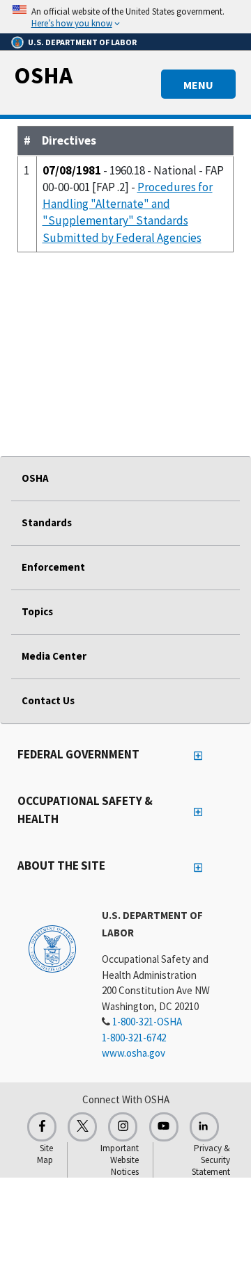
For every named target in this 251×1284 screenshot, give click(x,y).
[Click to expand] (125, 16)
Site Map (45, 1154)
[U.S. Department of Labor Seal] (52, 948)
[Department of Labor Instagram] (122, 1126)
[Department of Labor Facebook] (41, 1126)
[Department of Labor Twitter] (82, 1126)
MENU (198, 85)
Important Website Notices (119, 1160)
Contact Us (48, 700)
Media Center (54, 656)
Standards (47, 522)
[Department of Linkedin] (204, 1126)
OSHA (43, 75)
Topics (37, 611)
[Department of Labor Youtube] (163, 1126)
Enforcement (53, 567)
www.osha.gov (133, 1052)
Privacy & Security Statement (211, 1160)
